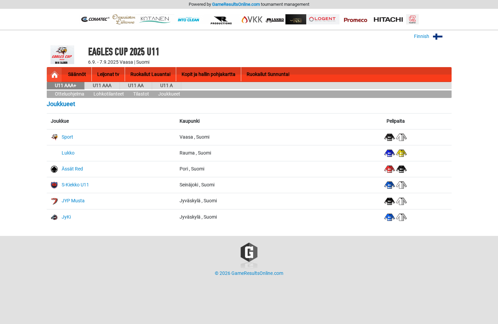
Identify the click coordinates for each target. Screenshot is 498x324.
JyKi (66, 217)
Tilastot (141, 94)
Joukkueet (169, 94)
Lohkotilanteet (109, 94)
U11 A (166, 85)
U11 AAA (102, 85)
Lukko (68, 153)
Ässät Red (72, 169)
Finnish (422, 36)
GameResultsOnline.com (236, 4)
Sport (67, 137)
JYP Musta (73, 201)
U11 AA (136, 85)
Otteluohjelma (69, 94)
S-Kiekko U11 (75, 185)
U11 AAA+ (65, 85)
